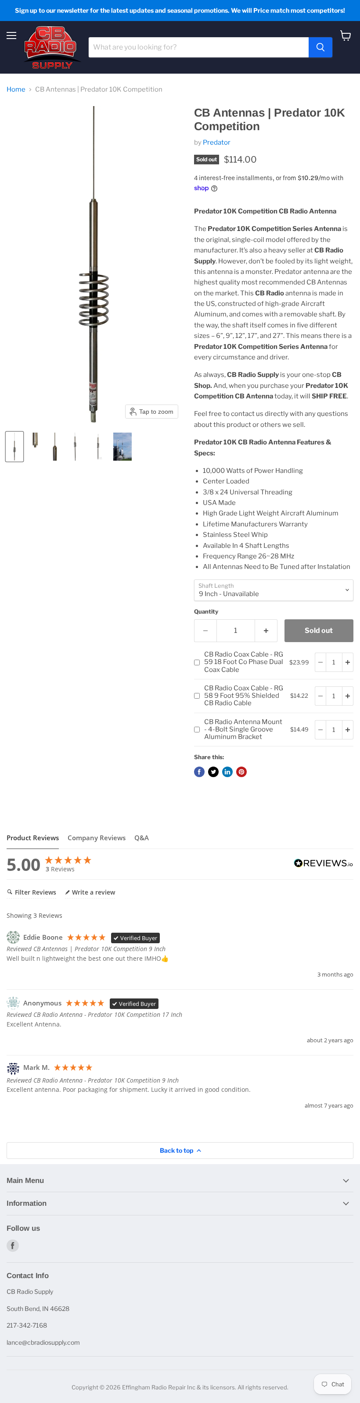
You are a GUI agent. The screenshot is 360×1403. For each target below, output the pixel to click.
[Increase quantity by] (347, 662)
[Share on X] (213, 772)
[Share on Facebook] (199, 772)
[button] (14, 447)
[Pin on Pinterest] (241, 772)
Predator (216, 142)
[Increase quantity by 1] (266, 630)
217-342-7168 (27, 1325)
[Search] (320, 47)
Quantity (206, 611)
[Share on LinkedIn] (227, 772)
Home (16, 89)
